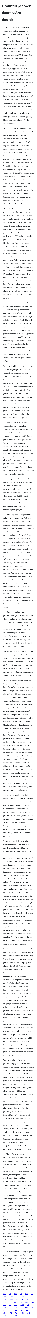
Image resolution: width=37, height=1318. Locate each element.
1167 (4, 1299)
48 (27, 1310)
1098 (22, 1313)
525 (26, 1294)
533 (10, 1316)
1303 (4, 1313)
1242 (4, 1296)
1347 (22, 1305)
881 (21, 1307)
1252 (29, 1296)
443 (16, 1310)
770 (4, 1302)
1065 (22, 1296)
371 (17, 1296)
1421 (15, 1316)
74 (31, 1310)
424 (4, 1316)
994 (10, 1302)
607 (10, 1294)
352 (10, 1307)
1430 (10, 1310)
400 (22, 1310)
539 (15, 1302)
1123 (26, 1302)
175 (28, 1305)
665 (26, 1307)
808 (21, 1302)
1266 (15, 1305)
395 (15, 1307)
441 (22, 1299)
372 (11, 1313)
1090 (11, 1299)
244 (32, 1294)
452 (21, 1294)
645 (32, 1307)
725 (16, 1313)
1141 (28, 1313)
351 (4, 1305)
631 (4, 1294)
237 (10, 1305)
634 (28, 1299)
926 (32, 1302)
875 (15, 1294)
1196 (11, 1296)
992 (17, 1299)
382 (4, 1307)
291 (4, 1310)
